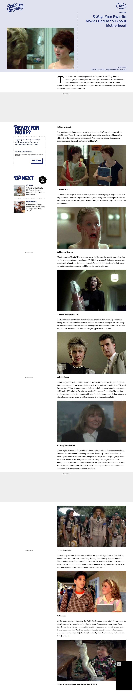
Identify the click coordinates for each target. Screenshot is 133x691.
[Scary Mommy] (15, 8)
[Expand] (117, 663)
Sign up (34, 160)
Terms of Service (38, 154)
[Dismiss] (130, 663)
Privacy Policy (17, 155)
